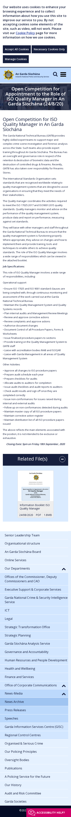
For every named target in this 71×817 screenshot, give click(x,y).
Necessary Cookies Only (49, 49)
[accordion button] (62, 459)
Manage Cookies (16, 59)
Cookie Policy (25, 33)
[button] (64, 569)
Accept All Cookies (17, 49)
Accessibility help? (51, 812)
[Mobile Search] (55, 74)
